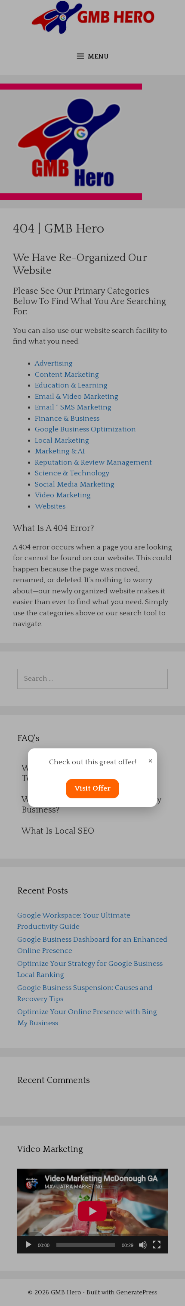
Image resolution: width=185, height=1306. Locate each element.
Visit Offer (92, 788)
